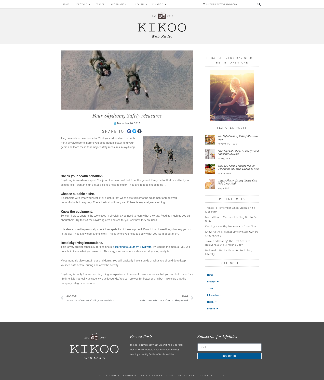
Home (66, 4)
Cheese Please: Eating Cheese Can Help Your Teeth (237, 182)
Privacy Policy (212, 375)
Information (118, 4)
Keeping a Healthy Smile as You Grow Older (231, 226)
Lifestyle (81, 4)
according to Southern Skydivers (132, 246)
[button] (259, 4)
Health (139, 4)
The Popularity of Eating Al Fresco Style (238, 137)
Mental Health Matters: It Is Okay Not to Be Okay (154, 349)
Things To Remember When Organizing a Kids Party (156, 344)
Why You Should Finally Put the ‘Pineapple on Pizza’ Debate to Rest (238, 167)
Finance (157, 4)
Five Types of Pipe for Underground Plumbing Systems (238, 152)
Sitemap (190, 375)
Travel (100, 4)
